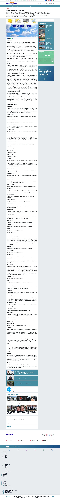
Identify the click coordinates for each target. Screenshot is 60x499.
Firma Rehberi (5, 477)
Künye (5, 472)
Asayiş (11, 6)
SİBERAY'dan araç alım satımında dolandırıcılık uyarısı (31, 403)
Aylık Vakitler (41, 63)
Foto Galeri (40, 3)
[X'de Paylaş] (9, 38)
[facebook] (9, 450)
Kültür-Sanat (7, 464)
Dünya (5, 467)
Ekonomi (21, 6)
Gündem (7, 6)
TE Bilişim (52, 446)
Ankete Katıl (42, 79)
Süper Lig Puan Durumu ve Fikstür (10, 490)
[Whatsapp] (53, 435)
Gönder (9, 426)
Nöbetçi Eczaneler (10, 440)
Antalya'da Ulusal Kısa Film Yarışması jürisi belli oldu (22, 412)
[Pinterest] (46, 435)
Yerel (5, 460)
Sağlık (30, 6)
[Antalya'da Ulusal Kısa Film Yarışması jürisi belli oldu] (22, 408)
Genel (5, 459)
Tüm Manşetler (21, 442)
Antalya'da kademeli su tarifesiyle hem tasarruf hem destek (11, 412)
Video (4, 475)
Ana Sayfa (5, 451)
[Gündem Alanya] (11, 3)
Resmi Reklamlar (35, 6)
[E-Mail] (13, 391)
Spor (18, 6)
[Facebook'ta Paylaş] (7, 38)
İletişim (5, 473)
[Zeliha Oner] (9, 389)
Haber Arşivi (45, 442)
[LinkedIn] (49, 435)
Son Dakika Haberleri (34, 442)
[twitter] (18, 450)
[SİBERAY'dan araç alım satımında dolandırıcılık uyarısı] (32, 398)
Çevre (24, 6)
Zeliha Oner (14, 388)
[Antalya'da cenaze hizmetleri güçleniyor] (12, 398)
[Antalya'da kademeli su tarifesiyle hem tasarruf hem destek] (12, 408)
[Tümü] (52, 20)
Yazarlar (50, 3)
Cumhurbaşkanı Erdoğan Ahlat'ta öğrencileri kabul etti (31, 412)
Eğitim (27, 6)
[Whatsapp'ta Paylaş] (10, 38)
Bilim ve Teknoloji (7, 463)
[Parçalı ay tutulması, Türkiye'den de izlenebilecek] (22, 398)
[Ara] (53, 3)
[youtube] (35, 450)
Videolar (45, 3)
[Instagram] (48, 435)
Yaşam (7, 8)
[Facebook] (43, 435)
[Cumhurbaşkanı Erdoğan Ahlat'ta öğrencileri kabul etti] (32, 408)
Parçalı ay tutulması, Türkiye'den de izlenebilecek (20, 403)
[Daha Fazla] (12, 38)
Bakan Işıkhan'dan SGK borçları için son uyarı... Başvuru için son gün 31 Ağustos (22, 497)
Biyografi (5, 480)
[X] (44, 435)
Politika (14, 6)
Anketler (4, 481)
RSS (8, 446)
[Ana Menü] (53, 6)
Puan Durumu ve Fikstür (11, 442)
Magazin (6, 465)
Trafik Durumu (45, 440)
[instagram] (26, 450)
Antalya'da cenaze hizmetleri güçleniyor (11, 402)
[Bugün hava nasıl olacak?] (22, 28)
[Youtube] (51, 435)
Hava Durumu (22, 440)
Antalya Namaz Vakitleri (35, 440)
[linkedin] (52, 450)
